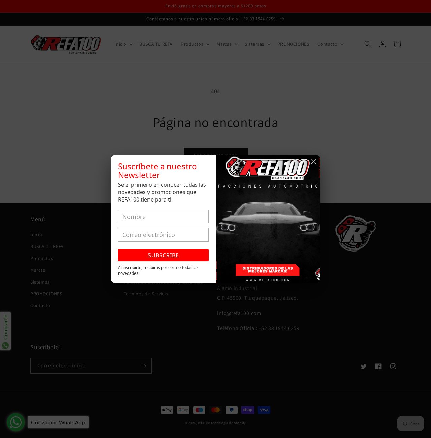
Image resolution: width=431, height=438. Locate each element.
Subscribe (163, 255)
